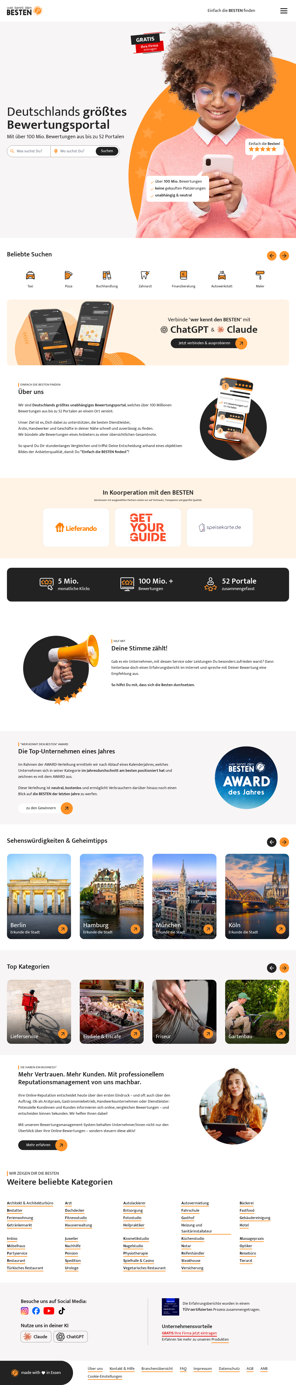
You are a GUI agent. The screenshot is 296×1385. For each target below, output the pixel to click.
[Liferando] (76, 527)
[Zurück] (271, 256)
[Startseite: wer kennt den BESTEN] (25, 10)
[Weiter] (284, 256)
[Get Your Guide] (148, 527)
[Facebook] (36, 1311)
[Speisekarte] (220, 527)
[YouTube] (48, 1311)
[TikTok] (62, 1311)
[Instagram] (25, 1311)
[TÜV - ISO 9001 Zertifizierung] (170, 1307)
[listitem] (30, 1203)
